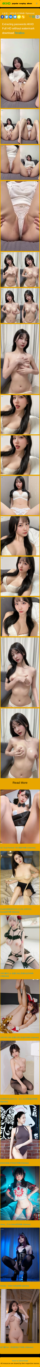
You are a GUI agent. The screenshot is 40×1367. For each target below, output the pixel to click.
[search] (35, 3)
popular (15, 3)
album (29, 3)
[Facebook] (2, 17)
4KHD (6, 3)
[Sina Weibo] (19, 17)
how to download (20, 1361)
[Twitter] (6, 17)
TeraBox (20, 33)
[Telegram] (15, 17)
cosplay (22, 3)
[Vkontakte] (11, 17)
